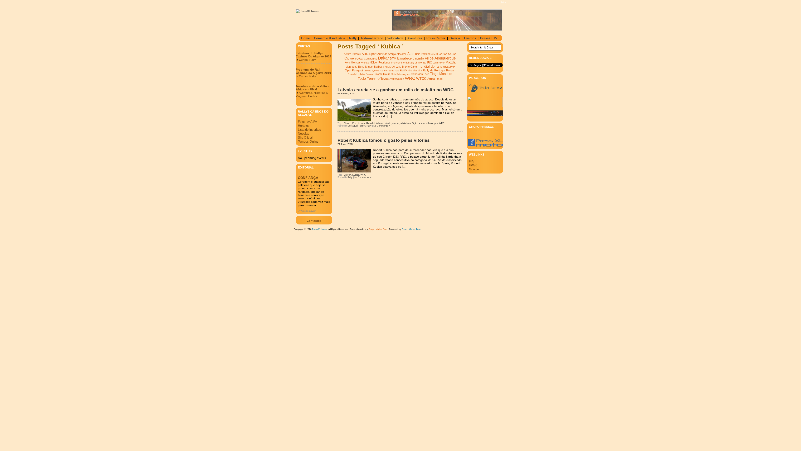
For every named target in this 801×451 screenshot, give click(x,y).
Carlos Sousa (447, 54)
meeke (395, 123)
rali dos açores (371, 70)
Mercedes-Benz (354, 66)
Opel (348, 70)
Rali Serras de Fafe (389, 70)
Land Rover (439, 62)
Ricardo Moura (382, 74)
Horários (304, 125)
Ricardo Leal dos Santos (360, 74)
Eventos (470, 38)
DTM (393, 58)
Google (474, 169)
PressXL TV (488, 38)
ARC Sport (369, 54)
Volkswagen (397, 78)
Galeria (455, 38)
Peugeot (357, 70)
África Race (435, 78)
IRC (429, 62)
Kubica (379, 123)
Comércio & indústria (329, 38)
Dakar (383, 58)
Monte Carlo (409, 66)
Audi (410, 54)
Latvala (387, 123)
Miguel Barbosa (374, 66)
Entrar (503, 2)
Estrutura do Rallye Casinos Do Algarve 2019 (313, 54)
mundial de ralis (430, 66)
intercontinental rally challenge (408, 62)
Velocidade (395, 38)
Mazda (451, 62)
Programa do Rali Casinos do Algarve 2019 (313, 71)
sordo (421, 123)
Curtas (303, 59)
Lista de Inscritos (309, 129)
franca (361, 123)
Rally (352, 38)
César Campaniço (366, 58)
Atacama (402, 54)
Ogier (414, 123)
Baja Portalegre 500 (426, 54)
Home (305, 38)
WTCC (421, 79)
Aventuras (414, 38)
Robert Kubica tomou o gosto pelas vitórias (384, 140)
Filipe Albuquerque (440, 58)
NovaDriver (449, 67)
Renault (450, 70)
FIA (471, 161)
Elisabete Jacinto (410, 58)
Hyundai (365, 62)
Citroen (350, 58)
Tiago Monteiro (441, 74)
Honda (355, 62)
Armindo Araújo (386, 54)
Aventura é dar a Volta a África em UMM (312, 87)
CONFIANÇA (308, 178)
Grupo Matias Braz (411, 229)
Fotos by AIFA (307, 121)
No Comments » (381, 125)
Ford (347, 62)
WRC (410, 78)
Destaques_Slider (356, 125)
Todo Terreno (369, 78)
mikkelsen (405, 123)
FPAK (473, 165)
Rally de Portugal (434, 70)
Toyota (384, 78)
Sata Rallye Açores (401, 74)
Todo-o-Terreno (372, 38)
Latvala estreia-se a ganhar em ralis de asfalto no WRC (395, 89)
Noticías (303, 133)
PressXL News (319, 229)
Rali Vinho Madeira (411, 70)
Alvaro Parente (352, 54)
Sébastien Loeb (420, 74)
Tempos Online (308, 141)
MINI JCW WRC (393, 67)
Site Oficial (305, 137)
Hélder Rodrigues (380, 62)
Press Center (435, 38)
